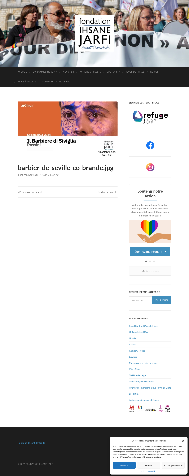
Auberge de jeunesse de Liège (144, 399)
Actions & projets (90, 72)
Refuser (149, 465)
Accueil (22, 72)
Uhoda (132, 338)
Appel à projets (27, 82)
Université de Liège (138, 332)
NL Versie (64, 82)
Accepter (124, 465)
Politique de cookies (148, 471)
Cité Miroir (134, 369)
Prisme (132, 344)
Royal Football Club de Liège (143, 326)
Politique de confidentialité (31, 442)
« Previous (30, 192)
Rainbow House (137, 350)
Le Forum (134, 393)
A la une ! (68, 72)
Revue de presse (135, 72)
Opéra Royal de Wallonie (141, 381)
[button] (183, 440)
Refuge (154, 72)
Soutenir (112, 72)
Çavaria (133, 356)
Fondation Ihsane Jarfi (39, 464)
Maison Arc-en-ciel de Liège (143, 362)
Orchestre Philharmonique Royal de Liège (150, 387)
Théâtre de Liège (137, 375)
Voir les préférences (173, 465)
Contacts (47, 82)
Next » (108, 192)
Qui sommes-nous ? (44, 72)
